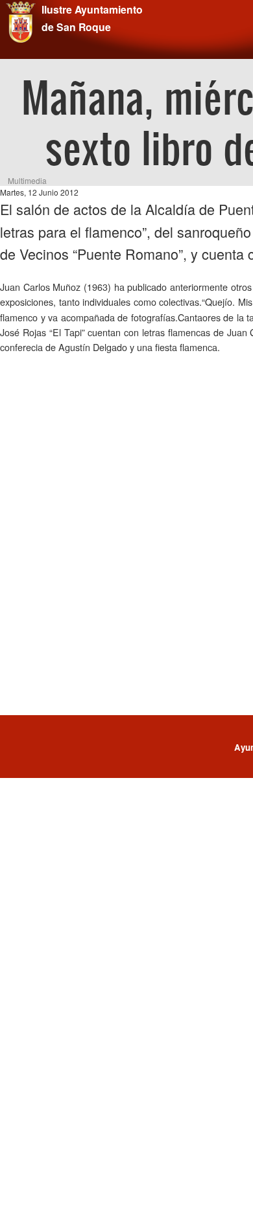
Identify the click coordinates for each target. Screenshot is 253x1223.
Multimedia (27, 180)
